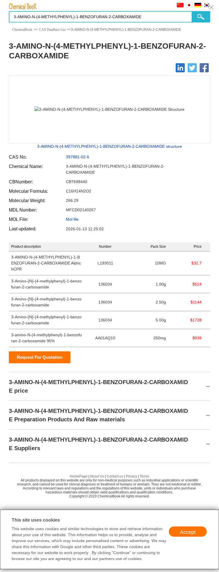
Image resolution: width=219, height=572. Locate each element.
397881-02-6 (77, 157)
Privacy (131, 476)
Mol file (72, 219)
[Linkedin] (180, 67)
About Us (97, 476)
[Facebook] (204, 67)
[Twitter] (192, 67)
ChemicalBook (22, 30)
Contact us (115, 476)
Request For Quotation (39, 357)
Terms (144, 476)
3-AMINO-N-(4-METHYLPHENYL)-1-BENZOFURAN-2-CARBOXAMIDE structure (109, 146)
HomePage (79, 476)
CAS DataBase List (52, 30)
